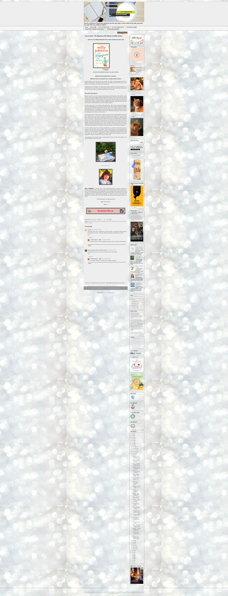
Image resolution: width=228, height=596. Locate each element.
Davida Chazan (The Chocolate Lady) (97, 250)
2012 (133, 560)
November (135, 448)
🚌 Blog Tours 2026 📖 (134, 305)
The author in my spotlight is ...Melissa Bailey (139, 275)
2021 (133, 442)
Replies (91, 237)
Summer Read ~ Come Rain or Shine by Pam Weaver (135, 483)
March (134, 545)
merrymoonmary (139, 592)
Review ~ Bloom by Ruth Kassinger (136, 497)
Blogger (117, 593)
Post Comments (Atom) (108, 292)
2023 (133, 438)
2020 (133, 443)
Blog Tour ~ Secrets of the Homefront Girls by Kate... (136, 468)
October (134, 449)
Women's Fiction (89, 222)
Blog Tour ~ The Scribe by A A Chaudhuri (136, 490)
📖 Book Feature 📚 (134, 307)
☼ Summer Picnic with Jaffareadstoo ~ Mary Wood (139, 284)
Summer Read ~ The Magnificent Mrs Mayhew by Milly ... (136, 511)
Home (86, 27)
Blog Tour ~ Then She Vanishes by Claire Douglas (137, 487)
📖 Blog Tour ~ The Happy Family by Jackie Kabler (139, 257)
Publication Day (114, 221)
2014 (133, 557)
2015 (133, 555)
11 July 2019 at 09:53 (105, 239)
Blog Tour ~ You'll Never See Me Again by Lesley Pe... (136, 533)
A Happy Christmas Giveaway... (139, 267)
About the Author (105, 165)
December (135, 446)
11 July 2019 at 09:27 (96, 229)
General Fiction (100, 221)
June (134, 540)
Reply (89, 234)
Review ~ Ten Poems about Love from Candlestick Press (136, 464)
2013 (133, 558)
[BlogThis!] (107, 219)
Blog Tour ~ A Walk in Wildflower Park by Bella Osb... (137, 529)
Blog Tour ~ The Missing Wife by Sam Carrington (136, 537)
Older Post (124, 288)
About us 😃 (132, 299)
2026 (133, 433)
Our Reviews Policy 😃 (134, 303)
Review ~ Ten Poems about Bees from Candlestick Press (136, 525)
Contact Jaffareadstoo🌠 (112, 29)
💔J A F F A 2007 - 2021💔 (103, 27)
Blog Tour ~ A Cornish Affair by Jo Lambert (136, 471)
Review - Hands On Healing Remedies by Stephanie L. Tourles (139, 248)
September (135, 451)
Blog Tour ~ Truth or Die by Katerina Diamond (136, 500)
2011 (133, 562)
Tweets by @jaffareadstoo (135, 155)
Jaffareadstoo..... (95, 239)
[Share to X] (109, 219)
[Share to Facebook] (110, 219)
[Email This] (106, 219)
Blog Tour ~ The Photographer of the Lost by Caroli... (136, 457)
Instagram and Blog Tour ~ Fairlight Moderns (136, 460)
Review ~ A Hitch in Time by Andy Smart (136, 478)
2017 (133, 552)
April (134, 543)
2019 (133, 445)
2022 (133, 440)
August (134, 453)
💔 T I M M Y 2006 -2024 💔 (118, 27)
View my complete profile (135, 74)
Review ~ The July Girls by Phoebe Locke (136, 475)
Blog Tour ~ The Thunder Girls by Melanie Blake (136, 494)
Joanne (89, 229)
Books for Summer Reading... (136, 523)
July (133, 454)
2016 (133, 553)
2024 (133, 437)
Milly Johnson (107, 221)
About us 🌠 (93, 27)
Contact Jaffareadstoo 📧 (135, 301)
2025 (133, 435)
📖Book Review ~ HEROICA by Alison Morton (136, 213)
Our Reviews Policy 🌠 (131, 27)
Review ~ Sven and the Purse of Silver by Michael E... (136, 507)
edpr (89, 221)
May (133, 542)
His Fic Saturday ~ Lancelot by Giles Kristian (136, 504)
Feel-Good (93, 221)
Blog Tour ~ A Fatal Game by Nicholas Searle (136, 514)
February (134, 547)
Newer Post (88, 288)
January (134, 548)
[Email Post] (104, 219)
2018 (133, 550)
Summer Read (122, 221)
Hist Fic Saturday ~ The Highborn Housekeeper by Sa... (136, 519)
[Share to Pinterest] (111, 219)
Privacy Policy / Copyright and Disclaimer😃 (94, 29)
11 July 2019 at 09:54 (105, 258)
